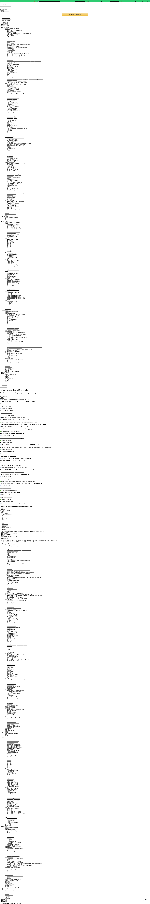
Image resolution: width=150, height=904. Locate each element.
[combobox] (5, 2)
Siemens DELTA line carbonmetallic (14, 230)
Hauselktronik (10, 241)
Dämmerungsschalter (9, 368)
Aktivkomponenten (11, 333)
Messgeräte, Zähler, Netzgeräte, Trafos (13, 362)
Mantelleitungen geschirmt (12, 114)
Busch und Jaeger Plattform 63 (13, 282)
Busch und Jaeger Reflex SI (13, 283)
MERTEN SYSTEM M (11, 274)
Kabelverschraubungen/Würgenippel (14, 182)
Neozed (8, 42)
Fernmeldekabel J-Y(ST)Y (12, 103)
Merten (6, 271)
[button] (75, 14)
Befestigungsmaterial (9, 172)
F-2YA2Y (9, 101)
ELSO (8, 299)
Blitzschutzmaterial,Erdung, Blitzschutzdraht (14, 76)
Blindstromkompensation (12, 350)
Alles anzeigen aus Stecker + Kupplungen (15, 201)
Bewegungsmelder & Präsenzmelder (12, 351)
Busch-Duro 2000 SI (11, 285)
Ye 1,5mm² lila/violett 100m (7, 451)
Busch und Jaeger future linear (13, 281)
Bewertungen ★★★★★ (7, 534)
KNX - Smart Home (9, 358)
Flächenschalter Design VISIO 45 (14, 296)
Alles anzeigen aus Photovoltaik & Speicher (16, 314)
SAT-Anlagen (10, 338)
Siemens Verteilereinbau (12, 35)
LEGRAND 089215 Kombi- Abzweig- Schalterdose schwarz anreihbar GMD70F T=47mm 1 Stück (25, 447)
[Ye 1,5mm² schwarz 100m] (6, 413)
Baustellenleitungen (11, 95)
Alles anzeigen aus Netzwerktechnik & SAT (16, 332)
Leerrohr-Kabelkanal (9, 137)
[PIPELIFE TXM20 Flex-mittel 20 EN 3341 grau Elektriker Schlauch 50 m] (15, 458)
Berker (6, 238)
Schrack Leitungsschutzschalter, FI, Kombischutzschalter (19, 33)
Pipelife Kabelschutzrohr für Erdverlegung (15, 145)
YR (7, 133)
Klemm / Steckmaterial (9, 162)
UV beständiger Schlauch (12, 140)
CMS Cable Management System (14, 175)
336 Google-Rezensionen (80, 1)
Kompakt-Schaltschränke (12, 72)
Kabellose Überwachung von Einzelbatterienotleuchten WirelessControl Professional (24, 347)
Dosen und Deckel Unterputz (13, 88)
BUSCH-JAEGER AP (11, 287)
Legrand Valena (10, 262)
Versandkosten (18, 540)
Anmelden (6, 11)
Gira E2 (8, 258)
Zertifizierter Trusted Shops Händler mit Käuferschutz (49, 1)
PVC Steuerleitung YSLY (12, 115)
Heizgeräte (7, 376)
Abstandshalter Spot (11, 85)
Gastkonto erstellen (6, 18)
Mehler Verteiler (10, 65)
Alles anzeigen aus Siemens (13, 224)
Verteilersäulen (8, 212)
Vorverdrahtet (10, 142)
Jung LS (8, 304)
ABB (8, 36)
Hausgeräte (4, 382)
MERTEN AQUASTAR (11, 276)
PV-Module (9, 839)
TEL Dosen (9, 306)
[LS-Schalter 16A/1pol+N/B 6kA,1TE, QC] (9, 463)
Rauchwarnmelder (8, 369)
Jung (6, 300)
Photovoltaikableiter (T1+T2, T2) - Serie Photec (17, 82)
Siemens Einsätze (11, 226)
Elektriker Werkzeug (9, 191)
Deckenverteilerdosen (11, 87)
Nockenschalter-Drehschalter (13, 206)
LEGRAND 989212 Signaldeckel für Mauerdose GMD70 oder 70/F (17, 401)
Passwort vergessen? (6, 20)
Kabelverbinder (10, 165)
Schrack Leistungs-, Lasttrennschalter (15, 54)
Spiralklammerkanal (11, 161)
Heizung (4, 373)
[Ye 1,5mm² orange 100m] (5, 476)
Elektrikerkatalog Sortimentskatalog (9, 533)
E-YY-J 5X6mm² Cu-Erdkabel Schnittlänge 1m (12, 438)
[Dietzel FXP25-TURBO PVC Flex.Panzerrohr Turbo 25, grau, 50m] (14, 426)
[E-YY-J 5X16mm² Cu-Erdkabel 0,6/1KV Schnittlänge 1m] (12, 472)
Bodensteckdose (10, 202)
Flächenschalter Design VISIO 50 (14, 295)
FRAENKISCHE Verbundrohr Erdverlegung (16, 144)
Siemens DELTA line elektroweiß (14, 228)
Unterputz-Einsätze (11, 289)
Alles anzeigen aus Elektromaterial (12, 28)
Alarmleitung (9, 94)
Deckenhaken (10, 176)
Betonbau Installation (11, 86)
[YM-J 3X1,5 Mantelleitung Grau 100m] (8, 490)
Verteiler (6, 57)
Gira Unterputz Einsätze (12, 257)
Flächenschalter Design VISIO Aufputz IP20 (16, 297)
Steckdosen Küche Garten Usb (13, 209)
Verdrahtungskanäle (11, 148)
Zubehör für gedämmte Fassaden (14, 91)
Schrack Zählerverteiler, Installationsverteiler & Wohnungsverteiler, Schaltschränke (24, 61)
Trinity (6, 220)
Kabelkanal (9, 149)
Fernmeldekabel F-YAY (12, 102)
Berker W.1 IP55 (10, 242)
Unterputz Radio (8, 365)
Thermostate (7, 379)
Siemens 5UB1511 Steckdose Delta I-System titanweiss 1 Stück (17, 469)
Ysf (7, 134)
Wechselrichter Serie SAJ (12, 329)
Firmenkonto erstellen (6, 19)
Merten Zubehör (10, 277)
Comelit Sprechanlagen (12, 355)
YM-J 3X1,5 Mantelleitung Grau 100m (10, 492)
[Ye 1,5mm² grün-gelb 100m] (6, 408)
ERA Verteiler (10, 71)
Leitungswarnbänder (11, 112)
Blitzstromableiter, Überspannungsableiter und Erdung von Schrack (19, 77)
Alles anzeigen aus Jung (12, 301)
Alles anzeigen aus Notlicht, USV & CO (15, 341)
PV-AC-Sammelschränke (12, 836)
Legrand (8, 38)
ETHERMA (7, 375)
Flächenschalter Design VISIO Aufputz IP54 (16, 298)
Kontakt (4, 521)
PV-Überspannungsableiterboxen (14, 842)
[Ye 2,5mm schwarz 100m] (5, 499)
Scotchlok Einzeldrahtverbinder (13, 169)
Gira (5, 252)
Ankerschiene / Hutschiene (12, 158)
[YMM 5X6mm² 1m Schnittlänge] (7, 453)
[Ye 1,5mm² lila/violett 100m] (6, 449)
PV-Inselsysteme (10, 837)
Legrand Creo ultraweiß (12, 264)
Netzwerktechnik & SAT (10, 331)
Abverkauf (4, 900)
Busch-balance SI (10, 284)
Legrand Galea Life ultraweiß (13, 266)
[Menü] (148, 896)
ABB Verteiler (10, 67)
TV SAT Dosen (8, 308)
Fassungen (7, 213)
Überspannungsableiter (12, 45)
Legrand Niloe (10, 263)
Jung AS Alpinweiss (11, 302)
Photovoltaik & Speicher (10, 313)
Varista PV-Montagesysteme (13, 328)
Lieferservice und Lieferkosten (8, 518)
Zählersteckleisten (11, 50)
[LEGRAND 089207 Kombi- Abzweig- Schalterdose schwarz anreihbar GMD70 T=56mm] (18, 422)
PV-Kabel (9, 838)
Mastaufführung (10, 155)
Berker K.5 (9, 245)
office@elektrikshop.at (114, 1)
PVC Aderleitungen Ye (11, 117)
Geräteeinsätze (10, 240)
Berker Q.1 (9, 248)
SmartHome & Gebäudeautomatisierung (13, 330)
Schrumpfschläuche (11, 122)
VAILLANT (7, 380)
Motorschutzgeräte (11, 41)
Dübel (8, 178)
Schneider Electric (11, 68)
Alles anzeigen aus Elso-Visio (13, 292)
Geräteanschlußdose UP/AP (13, 236)
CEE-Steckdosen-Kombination (13, 69)
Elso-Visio (7, 291)
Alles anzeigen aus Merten (12, 272)
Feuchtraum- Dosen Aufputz (13, 89)
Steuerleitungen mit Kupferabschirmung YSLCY (17, 128)
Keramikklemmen (10, 166)
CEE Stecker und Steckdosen (13, 203)
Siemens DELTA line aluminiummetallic (15, 229)
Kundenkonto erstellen (7, 17)
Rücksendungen (5, 532)
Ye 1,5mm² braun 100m (6, 442)
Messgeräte (9, 199)
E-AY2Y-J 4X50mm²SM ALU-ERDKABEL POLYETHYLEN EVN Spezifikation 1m (21, 483)
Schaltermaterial (5, 221)
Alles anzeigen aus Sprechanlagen (14, 353)
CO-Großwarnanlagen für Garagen (14, 344)
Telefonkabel (9, 129)
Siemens (6, 223)
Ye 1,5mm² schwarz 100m (7, 415)
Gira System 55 (10, 256)
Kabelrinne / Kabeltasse (10, 189)
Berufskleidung (10, 195)
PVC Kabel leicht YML (11, 120)
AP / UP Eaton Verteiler (12, 62)
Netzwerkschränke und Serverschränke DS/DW (17, 337)
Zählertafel (9, 75)
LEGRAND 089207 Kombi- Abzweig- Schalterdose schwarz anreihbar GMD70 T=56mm (23, 424)
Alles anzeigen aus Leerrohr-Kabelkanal (15, 138)
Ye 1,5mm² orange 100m (6, 479)
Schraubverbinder (10, 168)
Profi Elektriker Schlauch (12, 139)
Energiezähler (10, 51)
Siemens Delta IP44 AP (12, 235)
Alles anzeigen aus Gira (12, 253)
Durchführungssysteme (12, 99)
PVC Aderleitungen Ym (12, 118)
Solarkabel (9, 126)
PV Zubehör (9, 834)
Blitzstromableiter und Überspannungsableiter (16, 81)
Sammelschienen (10, 43)
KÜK (8, 74)
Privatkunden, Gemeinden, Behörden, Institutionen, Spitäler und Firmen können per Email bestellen (23, 531)
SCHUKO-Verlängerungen (12, 208)
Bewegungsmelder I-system (13, 234)
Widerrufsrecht (5, 524)
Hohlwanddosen (10, 90)
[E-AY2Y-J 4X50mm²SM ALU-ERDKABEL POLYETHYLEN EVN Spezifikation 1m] (17, 481)
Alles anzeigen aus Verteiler (13, 59)
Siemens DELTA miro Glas (12, 225)
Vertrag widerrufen (6, 517)
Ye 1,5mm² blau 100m (5, 406)
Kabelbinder (9, 181)
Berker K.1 (9, 246)
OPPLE (6, 218)
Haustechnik (5, 310)
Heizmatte (7, 377)
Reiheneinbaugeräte (11, 40)
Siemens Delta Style (11, 233)
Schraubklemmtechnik (11, 167)
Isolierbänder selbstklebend (13, 180)
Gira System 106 (10, 255)
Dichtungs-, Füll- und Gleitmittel (13, 177)
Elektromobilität (5, 372)
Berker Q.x (9, 249)
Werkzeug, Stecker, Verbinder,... (13, 339)
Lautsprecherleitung (11, 111)
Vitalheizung (7, 381)
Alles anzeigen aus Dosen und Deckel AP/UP (16, 84)
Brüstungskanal (10, 152)
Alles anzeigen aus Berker (12, 239)
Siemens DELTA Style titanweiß (13, 232)
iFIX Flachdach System (12, 316)
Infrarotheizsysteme (9, 378)
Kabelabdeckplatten (11, 107)
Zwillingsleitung (10, 136)
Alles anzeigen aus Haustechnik (11, 311)
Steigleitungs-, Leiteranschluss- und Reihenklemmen (18, 47)
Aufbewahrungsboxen (11, 194)
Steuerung (7, 215)
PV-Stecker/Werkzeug (11, 841)
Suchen (5, 396)
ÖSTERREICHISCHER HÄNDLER (9, 536)
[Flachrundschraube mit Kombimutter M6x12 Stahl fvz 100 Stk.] (13, 503)
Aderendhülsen (10, 164)
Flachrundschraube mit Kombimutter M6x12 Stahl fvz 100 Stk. (16, 506)
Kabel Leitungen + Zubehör (10, 92)
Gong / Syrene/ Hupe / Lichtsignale (12, 371)
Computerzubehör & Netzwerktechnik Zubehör (16, 334)
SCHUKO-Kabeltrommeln (12, 207)
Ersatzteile (7, 312)
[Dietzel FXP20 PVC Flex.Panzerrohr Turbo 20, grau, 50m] (12, 417)
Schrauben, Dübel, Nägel (12, 188)
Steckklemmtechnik (11, 170)
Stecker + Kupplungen (9, 200)
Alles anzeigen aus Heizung (10, 374)
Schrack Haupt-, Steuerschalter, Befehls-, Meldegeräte (18, 53)
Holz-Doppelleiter (10, 198)
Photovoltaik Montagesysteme (13, 317)
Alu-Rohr (9, 151)
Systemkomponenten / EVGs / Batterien (15, 346)
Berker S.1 (9, 244)
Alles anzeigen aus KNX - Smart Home (15, 359)
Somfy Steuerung (8, 367)
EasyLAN (7, 370)
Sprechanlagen (8, 352)
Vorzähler (9, 73)
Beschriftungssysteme (11, 196)
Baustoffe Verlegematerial (10, 190)
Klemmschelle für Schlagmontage (14, 183)
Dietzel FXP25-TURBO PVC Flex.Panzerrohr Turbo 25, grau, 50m (17, 429)
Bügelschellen (10, 156)
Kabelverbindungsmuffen (12, 108)
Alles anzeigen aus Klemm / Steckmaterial (16, 163)
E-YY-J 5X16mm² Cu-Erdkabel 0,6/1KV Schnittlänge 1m (14, 474)
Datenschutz (5, 525)
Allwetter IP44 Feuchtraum (12, 280)
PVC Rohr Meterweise (11, 141)
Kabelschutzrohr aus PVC (12, 160)
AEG (8, 37)
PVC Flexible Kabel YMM (12, 119)
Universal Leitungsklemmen (13, 46)
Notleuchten (9, 342)
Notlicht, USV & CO (9, 340)
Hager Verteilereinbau (11, 32)
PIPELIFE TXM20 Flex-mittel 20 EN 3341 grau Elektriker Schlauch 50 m (19, 460)
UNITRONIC (9, 130)
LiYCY (8, 113)
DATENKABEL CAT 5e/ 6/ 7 (13, 98)
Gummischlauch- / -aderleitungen (14, 106)
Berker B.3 (9, 243)
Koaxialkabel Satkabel (11, 109)
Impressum (4, 520)
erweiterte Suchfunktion (18, 393)
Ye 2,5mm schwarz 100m (6, 501)
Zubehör (9, 237)
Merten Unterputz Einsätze (12, 273)
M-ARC (8, 275)
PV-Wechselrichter (11, 327)
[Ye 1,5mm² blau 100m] (5, 403)
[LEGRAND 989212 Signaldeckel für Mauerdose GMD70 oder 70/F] (14, 399)
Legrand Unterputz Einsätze (13, 267)
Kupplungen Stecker (11, 205)
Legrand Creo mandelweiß (12, 265)
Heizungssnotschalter (11, 204)
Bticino (8, 354)
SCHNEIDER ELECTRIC (12, 34)
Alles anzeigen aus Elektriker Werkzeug (15, 193)
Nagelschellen (10, 186)
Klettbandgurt (10, 184)
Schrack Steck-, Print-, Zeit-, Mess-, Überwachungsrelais (18, 56)
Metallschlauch (10, 150)
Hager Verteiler (10, 63)
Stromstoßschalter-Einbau (10, 214)
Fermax (8, 356)
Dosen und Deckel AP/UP (10, 83)
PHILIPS (6, 219)
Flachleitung (9, 104)
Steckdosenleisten (11, 210)
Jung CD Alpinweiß (11, 303)
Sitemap (4, 535)
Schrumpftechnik (10, 123)
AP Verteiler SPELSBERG (12, 66)
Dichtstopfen (9, 153)
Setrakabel (9, 124)
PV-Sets (8, 840)
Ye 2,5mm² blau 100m (5, 488)
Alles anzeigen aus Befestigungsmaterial (15, 174)
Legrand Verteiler (10, 70)
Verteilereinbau (8, 29)
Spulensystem (10, 127)
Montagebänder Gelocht (12, 185)
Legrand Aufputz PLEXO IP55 (13, 268)
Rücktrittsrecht (5, 526)
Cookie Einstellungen (6, 527)
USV (8, 343)
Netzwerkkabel (10, 336)
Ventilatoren (7, 366)
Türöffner (9, 357)
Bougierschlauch (10, 159)
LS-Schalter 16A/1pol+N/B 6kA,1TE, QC (10, 465)
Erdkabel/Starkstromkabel (12, 100)
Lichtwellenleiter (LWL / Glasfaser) (14, 335)
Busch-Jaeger (7, 278)
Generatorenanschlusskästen (13, 315)
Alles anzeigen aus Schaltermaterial (12, 222)
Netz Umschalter (10, 49)
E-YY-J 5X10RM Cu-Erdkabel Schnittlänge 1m (12, 433)
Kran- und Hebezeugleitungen (13, 110)
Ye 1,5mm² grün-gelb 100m (7, 410)
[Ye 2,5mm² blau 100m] (5, 485)
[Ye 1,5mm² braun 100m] (5, 440)
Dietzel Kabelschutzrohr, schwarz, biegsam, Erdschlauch (19, 143)
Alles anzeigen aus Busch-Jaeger (14, 279)
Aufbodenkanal (10, 157)
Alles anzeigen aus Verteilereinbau (14, 30)
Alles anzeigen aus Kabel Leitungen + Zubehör (17, 93)
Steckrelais (9, 52)
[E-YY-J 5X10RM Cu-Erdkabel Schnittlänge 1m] (10, 431)
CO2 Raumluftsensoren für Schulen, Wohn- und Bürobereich (19, 349)
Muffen (8, 146)
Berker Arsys (9, 247)
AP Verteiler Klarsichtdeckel (13, 64)
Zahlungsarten (5, 519)
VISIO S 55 (9, 293)
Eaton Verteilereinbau (11, 31)
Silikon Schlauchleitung (12, 125)
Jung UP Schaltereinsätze (12, 305)
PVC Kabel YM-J (10, 121)
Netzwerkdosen (8, 309)
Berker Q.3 (9, 251)
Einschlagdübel (10, 179)
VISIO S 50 (9, 294)
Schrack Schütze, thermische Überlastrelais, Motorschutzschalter (20, 55)
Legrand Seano (10, 261)
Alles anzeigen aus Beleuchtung (11, 217)
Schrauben (9, 187)
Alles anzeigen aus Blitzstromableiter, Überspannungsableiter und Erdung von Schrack (25, 79)
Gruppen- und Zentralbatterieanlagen (14, 348)
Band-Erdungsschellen (12, 80)
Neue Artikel (4, 385)
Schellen (9, 147)
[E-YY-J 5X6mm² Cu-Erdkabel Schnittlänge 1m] (10, 435)
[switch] (146, 899)
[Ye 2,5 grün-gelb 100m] (5, 494)
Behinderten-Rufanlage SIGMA (11, 363)
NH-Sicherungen (10, 48)
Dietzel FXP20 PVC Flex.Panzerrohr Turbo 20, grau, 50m (15, 419)
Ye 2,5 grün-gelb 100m (6, 497)
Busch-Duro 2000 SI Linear (12, 286)
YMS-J (8, 132)
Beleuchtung (5, 216)
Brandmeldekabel (10, 96)
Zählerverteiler (10, 60)
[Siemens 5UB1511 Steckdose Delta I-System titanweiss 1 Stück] (13, 467)
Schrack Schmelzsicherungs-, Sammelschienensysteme (18, 44)
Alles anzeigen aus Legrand (13, 260)
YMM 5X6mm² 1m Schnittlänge (8, 456)
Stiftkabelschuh (10, 171)
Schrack (8, 360)
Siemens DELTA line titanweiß (13, 227)
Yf (7, 131)
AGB (3, 523)
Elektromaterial (5, 27)
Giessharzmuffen (10, 105)
